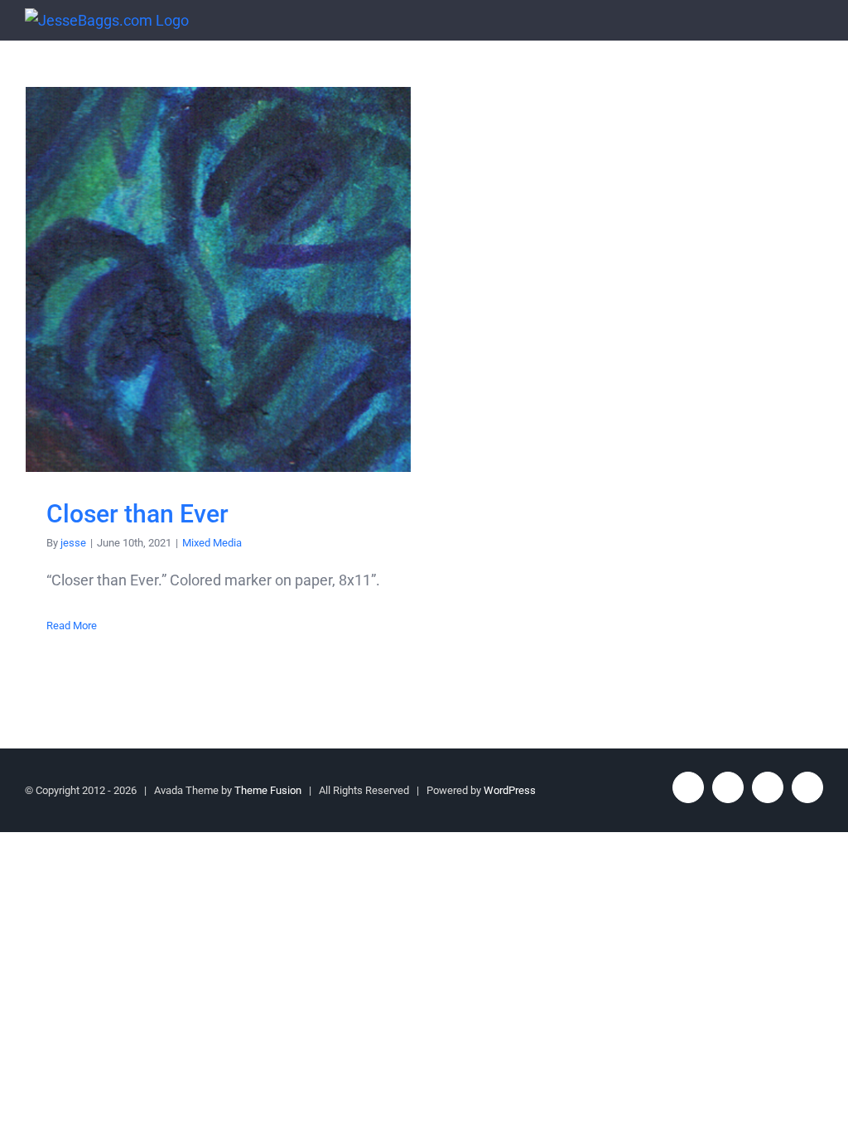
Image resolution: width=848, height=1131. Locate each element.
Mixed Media (212, 543)
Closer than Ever (218, 279)
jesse (73, 543)
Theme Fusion (267, 790)
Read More (71, 625)
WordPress (510, 790)
